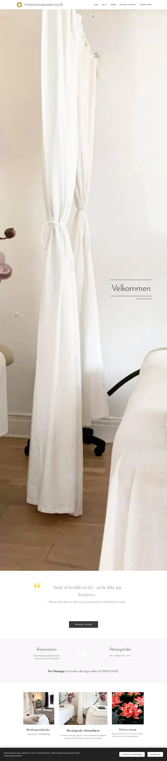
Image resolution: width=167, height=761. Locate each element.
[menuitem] (96, 5)
